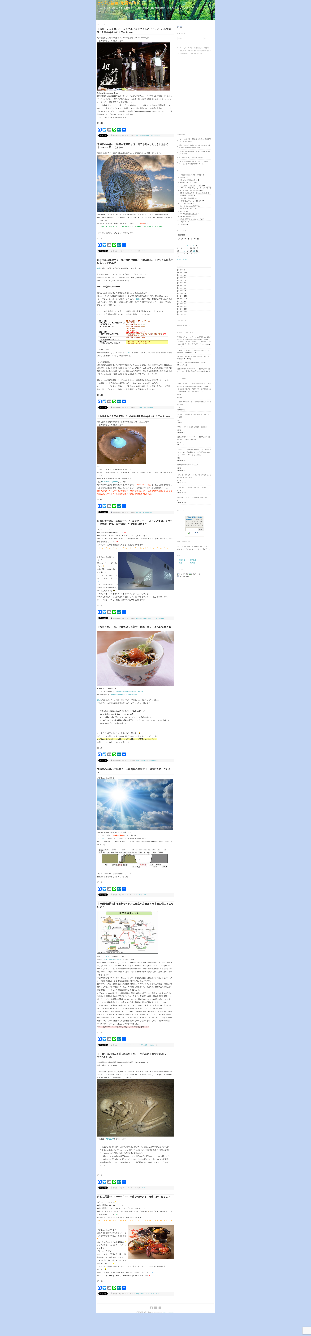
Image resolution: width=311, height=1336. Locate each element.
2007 (183, 312)
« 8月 (179, 259)
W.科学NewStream (186, 216)
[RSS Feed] (160, 1308)
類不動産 (193, 560)
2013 (183, 296)
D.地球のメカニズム (186, 182)
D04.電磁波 (139, 895)
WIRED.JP (110, 1139)
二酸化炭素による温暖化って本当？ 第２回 (192, 487)
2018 (183, 283)
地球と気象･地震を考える (121, 3)
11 (184, 248)
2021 (183, 275)
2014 (183, 293)
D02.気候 (138, 512)
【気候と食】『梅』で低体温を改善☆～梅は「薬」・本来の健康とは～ (135, 626)
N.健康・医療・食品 (141, 760)
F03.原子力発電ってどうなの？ (147, 1045)
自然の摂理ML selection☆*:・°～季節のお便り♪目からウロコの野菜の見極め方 (193, 438)
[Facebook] (156, 1308)
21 (194, 251)
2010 (183, 304)
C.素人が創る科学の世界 (142, 135)
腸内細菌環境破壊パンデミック (187, 465)
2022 (183, 272)
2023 (183, 270)
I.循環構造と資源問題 (186, 196)
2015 (183, 291)
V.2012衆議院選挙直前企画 (188, 214)
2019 (183, 280)
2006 (183, 314)
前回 (99, 268)
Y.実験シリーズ (184, 222)
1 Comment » (148, 895)
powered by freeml (195, 533)
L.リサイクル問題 (185, 203)
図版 (138, 299)
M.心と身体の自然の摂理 (188, 206)
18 (184, 251)
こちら (106, 956)
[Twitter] (152, 1308)
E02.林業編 (139, 407)
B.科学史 (182, 177)
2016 (183, 288)
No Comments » (155, 135)
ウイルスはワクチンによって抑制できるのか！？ (193, 497)
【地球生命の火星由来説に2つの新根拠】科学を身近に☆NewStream (133, 416)
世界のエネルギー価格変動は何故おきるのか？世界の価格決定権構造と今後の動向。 (195, 146)
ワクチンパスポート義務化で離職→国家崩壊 (192, 363)
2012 (183, 298)
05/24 (179, 458)
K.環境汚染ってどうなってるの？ (190, 201)
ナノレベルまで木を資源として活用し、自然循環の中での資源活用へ (195, 140)
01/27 (179, 500)
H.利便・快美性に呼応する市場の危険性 (193, 193)
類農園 (192, 563)
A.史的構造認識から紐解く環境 (190, 175)
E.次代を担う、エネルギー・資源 (190, 185)
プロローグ (101, 838)
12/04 (179, 420)
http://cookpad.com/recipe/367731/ (124, 694)
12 (188, 248)
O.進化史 (182, 211)
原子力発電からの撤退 (112, 959)
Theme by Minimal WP (169, 1312)
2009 (183, 306)
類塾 (180, 563)
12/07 (179, 407)
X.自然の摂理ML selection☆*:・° (145, 618)
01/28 (179, 481)
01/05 (179, 395)
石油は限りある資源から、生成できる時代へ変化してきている (195, 153)
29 (197, 254)
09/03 (179, 430)
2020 (183, 278)
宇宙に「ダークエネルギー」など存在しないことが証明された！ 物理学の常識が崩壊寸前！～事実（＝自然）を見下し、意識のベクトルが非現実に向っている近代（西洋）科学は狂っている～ (194, 388)
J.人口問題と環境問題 (187, 198)
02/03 (179, 468)
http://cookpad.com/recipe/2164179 (129, 691)
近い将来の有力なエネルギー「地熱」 (191, 157)
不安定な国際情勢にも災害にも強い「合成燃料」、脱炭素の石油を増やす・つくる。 (193, 163)
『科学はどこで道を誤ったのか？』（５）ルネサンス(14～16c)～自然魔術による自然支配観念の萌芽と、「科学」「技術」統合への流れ (194, 452)
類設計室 (182, 560)
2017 (183, 285)
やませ (127, 353)
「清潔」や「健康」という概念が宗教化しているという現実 (194, 403)
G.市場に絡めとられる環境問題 (190, 190)
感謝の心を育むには (183, 325)
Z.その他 (182, 224)
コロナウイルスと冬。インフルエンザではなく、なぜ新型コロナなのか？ (194, 476)
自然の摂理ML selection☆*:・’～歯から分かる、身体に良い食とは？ (133, 1196)
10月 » (185, 259)
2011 (183, 301)
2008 (183, 309)
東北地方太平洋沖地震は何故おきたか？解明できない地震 (194, 416)
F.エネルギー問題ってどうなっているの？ (193, 188)
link (99, 466)
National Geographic (110, 482)
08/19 (179, 443)
